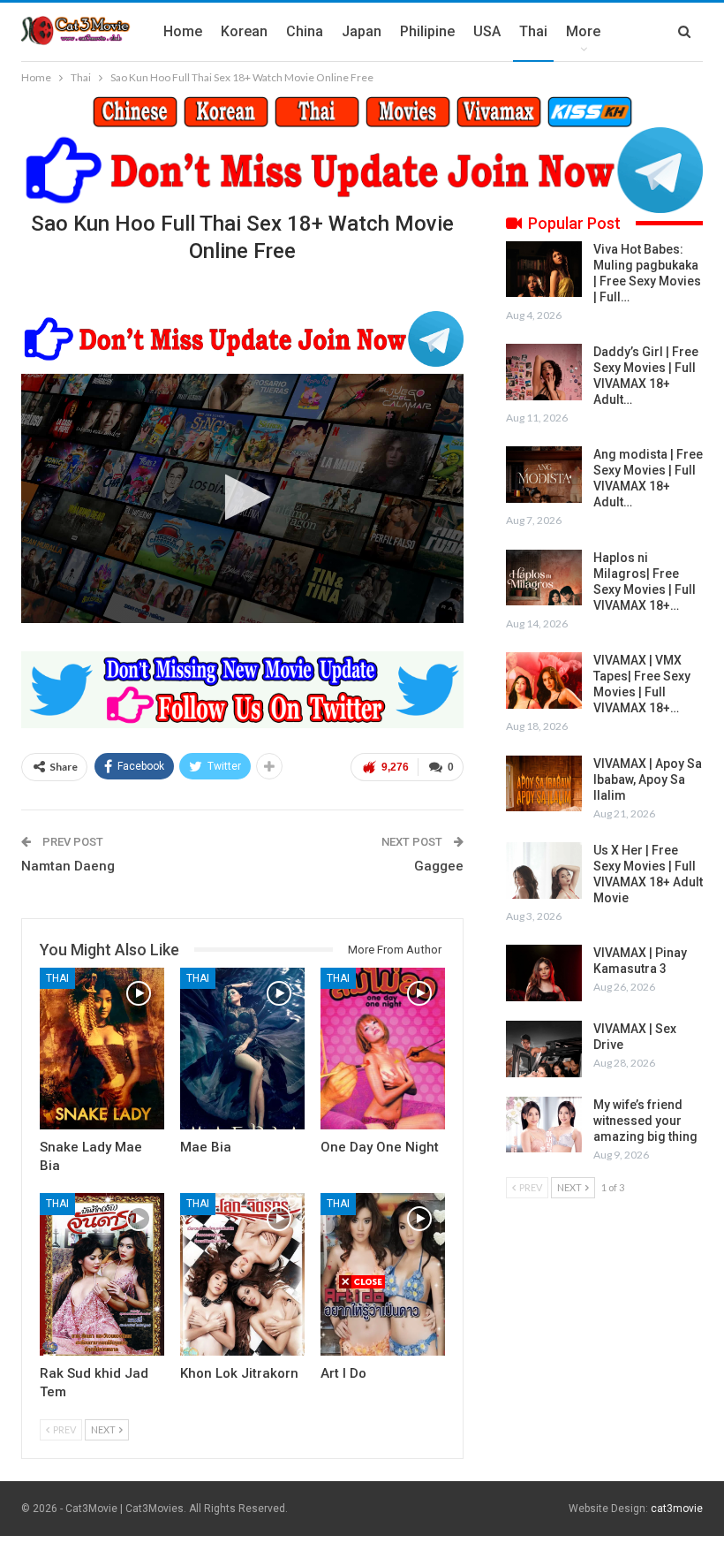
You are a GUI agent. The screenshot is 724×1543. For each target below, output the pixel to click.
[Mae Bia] (242, 1048)
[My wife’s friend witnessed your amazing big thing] (544, 1125)
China (304, 31)
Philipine (427, 31)
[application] (242, 498)
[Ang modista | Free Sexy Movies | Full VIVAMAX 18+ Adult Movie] (544, 474)
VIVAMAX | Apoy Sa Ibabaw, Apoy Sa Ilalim (647, 779)
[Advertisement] (362, 1414)
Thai (533, 31)
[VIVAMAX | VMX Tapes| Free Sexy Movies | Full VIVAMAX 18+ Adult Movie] (544, 680)
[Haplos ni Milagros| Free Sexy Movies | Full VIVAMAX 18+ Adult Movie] (544, 578)
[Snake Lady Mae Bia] (102, 1048)
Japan (361, 31)
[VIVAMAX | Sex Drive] (544, 1049)
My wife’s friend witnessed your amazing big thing (645, 1121)
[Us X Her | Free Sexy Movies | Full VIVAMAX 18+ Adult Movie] (544, 870)
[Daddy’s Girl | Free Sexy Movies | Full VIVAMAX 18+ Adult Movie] (544, 372)
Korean (244, 31)
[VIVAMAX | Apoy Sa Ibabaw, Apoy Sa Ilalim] (544, 784)
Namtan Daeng (68, 866)
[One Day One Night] (383, 1048)
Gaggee (439, 866)
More (583, 31)
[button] (242, 497)
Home (182, 31)
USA (487, 31)
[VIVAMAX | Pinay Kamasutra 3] (544, 973)
